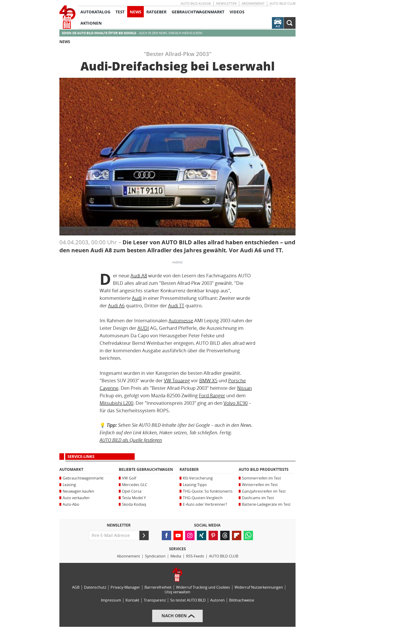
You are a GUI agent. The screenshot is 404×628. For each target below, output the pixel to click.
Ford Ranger (212, 395)
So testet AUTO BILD (188, 600)
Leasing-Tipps (195, 485)
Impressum (111, 600)
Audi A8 (138, 276)
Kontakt (132, 600)
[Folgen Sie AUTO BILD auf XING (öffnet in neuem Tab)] (201, 535)
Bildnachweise (241, 600)
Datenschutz (95, 587)
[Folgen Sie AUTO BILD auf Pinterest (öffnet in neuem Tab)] (213, 535)
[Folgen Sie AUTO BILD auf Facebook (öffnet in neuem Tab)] (166, 535)
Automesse (181, 320)
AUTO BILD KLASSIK (196, 4)
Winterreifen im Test (260, 485)
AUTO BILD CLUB (283, 4)
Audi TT (176, 305)
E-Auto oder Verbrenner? (205, 504)
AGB (75, 587)
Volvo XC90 (236, 403)
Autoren (217, 600)
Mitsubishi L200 (116, 403)
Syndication (155, 556)
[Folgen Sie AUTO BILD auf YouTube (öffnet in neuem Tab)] (178, 535)
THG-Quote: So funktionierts (208, 491)
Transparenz (155, 600)
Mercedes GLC (134, 485)
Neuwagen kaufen (78, 491)
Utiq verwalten (177, 592)
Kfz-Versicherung (198, 478)
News (64, 42)
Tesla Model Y (134, 498)
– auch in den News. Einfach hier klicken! (132, 33)
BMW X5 (208, 380)
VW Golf (129, 478)
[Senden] (144, 535)
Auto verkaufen (76, 498)
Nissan (244, 388)
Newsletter (226, 4)
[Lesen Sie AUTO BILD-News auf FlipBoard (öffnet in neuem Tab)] (236, 535)
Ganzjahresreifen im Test (264, 491)
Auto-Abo (71, 504)
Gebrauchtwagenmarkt (83, 478)
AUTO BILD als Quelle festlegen (131, 440)
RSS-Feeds (195, 556)
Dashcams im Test (258, 498)
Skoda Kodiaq (134, 504)
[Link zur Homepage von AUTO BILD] (67, 17)
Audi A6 (116, 305)
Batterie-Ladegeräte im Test (266, 504)
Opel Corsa (131, 491)
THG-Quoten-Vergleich (203, 498)
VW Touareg (177, 380)
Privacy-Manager (125, 587)
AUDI (143, 328)
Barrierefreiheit (158, 587)
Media (175, 556)
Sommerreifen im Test (261, 478)
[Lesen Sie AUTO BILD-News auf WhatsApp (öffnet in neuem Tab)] (248, 535)
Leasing (69, 485)
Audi (137, 298)
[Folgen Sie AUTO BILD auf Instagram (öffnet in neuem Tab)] (190, 535)
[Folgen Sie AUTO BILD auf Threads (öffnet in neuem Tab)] (225, 535)
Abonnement (253, 4)
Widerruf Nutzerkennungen (258, 587)
